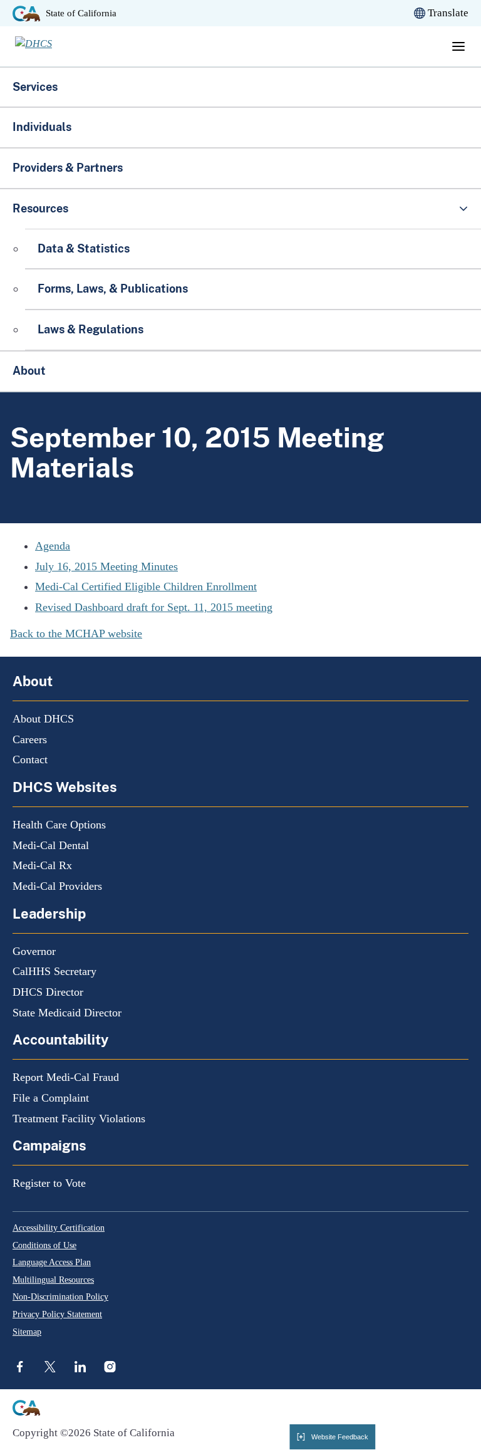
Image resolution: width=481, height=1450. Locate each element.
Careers (30, 739)
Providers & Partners (68, 167)
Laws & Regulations (90, 329)
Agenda (52, 546)
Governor (34, 951)
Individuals (42, 126)
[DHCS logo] (53, 46)
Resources (40, 208)
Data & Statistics (84, 248)
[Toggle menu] (458, 46)
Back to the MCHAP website (76, 633)
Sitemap (27, 1332)
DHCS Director (48, 992)
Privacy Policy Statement (57, 1314)
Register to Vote (49, 1183)
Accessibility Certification (59, 1228)
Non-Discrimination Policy (60, 1296)
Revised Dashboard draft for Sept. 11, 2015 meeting (153, 607)
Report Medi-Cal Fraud (66, 1077)
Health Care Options (59, 824)
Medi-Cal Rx (42, 865)
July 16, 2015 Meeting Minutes (106, 566)
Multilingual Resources (53, 1280)
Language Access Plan (52, 1262)
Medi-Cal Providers (57, 886)
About (29, 370)
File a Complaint (51, 1098)
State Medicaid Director (67, 1012)
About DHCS (43, 718)
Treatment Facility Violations (79, 1118)
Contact (30, 759)
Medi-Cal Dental (51, 845)
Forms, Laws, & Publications (114, 288)
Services (35, 86)
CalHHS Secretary (54, 971)
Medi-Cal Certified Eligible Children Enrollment (146, 586)
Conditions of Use (44, 1245)
